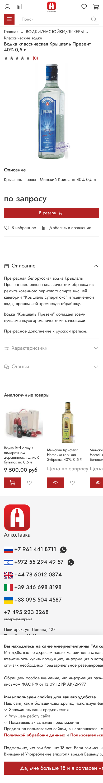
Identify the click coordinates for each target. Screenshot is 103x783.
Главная (11, 32)
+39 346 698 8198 (37, 587)
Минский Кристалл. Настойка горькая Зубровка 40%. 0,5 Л (64, 454)
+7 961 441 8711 (35, 549)
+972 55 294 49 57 (39, 562)
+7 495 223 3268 (26, 612)
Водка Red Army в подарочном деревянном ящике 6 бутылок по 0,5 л (21, 455)
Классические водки (23, 38)
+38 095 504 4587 (37, 600)
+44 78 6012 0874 (37, 575)
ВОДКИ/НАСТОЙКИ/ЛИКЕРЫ (55, 32)
